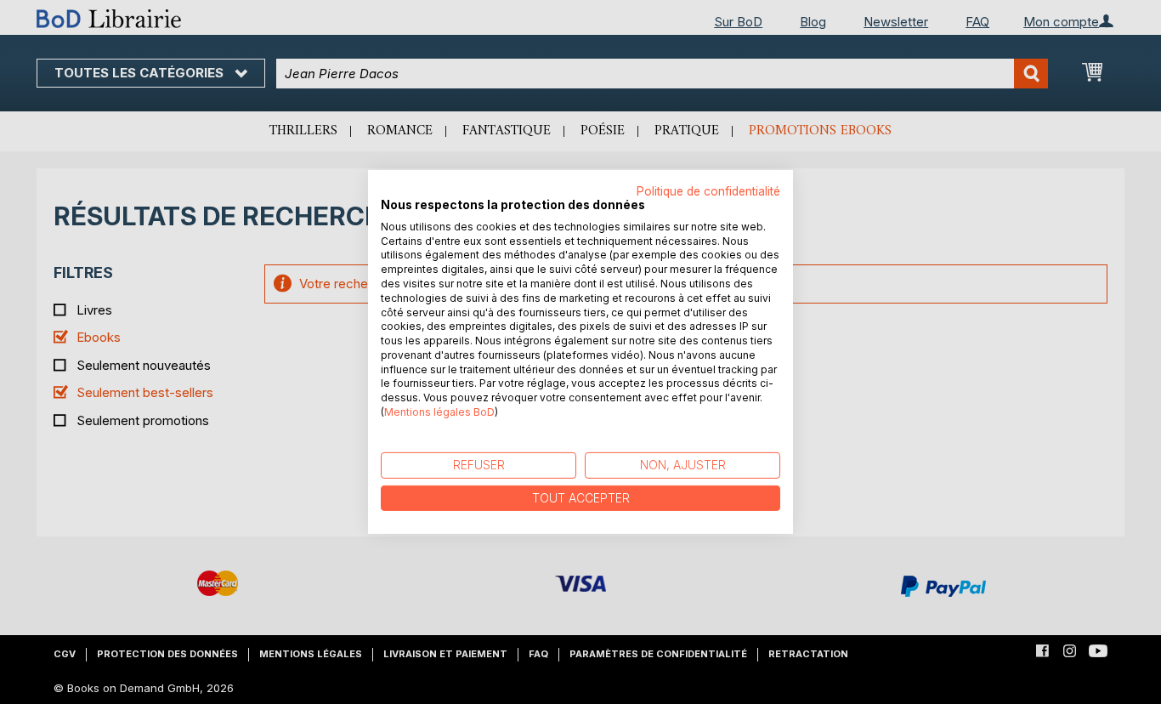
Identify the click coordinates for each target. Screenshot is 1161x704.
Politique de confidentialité (708, 191)
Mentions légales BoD (439, 412)
